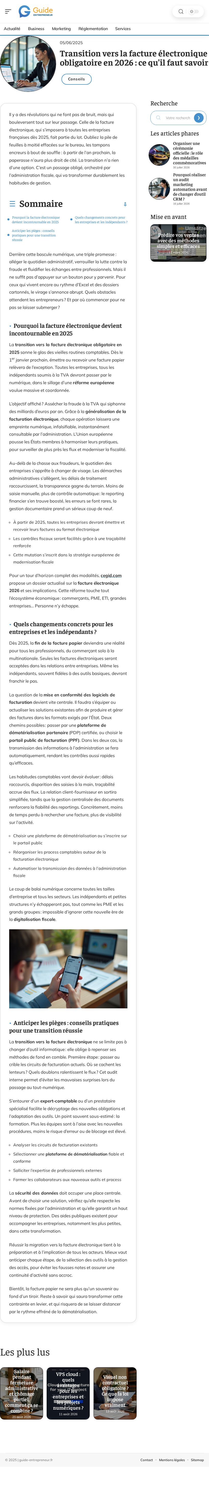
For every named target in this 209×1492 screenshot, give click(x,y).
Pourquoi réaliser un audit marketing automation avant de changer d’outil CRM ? (190, 187)
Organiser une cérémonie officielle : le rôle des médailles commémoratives (189, 152)
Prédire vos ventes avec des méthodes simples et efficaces (178, 238)
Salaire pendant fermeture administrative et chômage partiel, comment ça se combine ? (21, 1389)
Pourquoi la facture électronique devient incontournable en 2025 (36, 219)
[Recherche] (181, 12)
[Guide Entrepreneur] (37, 11)
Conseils (76, 79)
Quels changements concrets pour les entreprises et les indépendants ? (101, 219)
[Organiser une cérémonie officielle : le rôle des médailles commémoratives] (159, 155)
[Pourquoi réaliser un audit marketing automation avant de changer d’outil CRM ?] (159, 188)
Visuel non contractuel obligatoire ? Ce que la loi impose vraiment (115, 1389)
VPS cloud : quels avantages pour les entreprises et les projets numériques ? (68, 1389)
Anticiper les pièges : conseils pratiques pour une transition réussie (34, 235)
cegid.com (111, 575)
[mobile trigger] (9, 11)
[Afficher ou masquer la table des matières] (95, 204)
